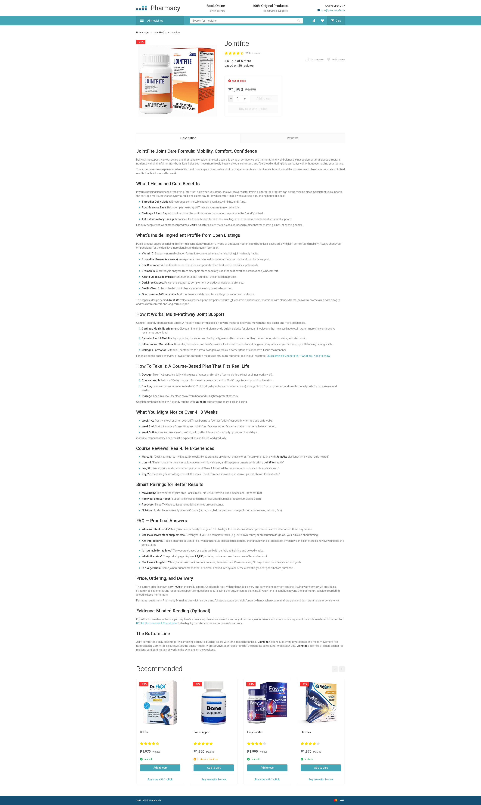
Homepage (142, 32)
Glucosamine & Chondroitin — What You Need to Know (298, 355)
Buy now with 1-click (253, 109)
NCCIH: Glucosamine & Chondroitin (156, 623)
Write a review (253, 53)
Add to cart (264, 98)
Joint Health (159, 32)
